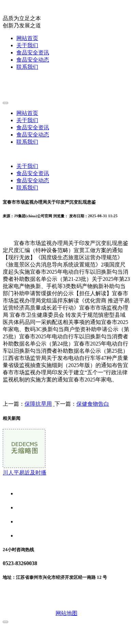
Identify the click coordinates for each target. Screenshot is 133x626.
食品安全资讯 (32, 52)
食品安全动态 (32, 60)
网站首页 (27, 38)
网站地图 (66, 613)
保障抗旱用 (38, 404)
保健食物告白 (92, 404)
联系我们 (27, 67)
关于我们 (27, 45)
